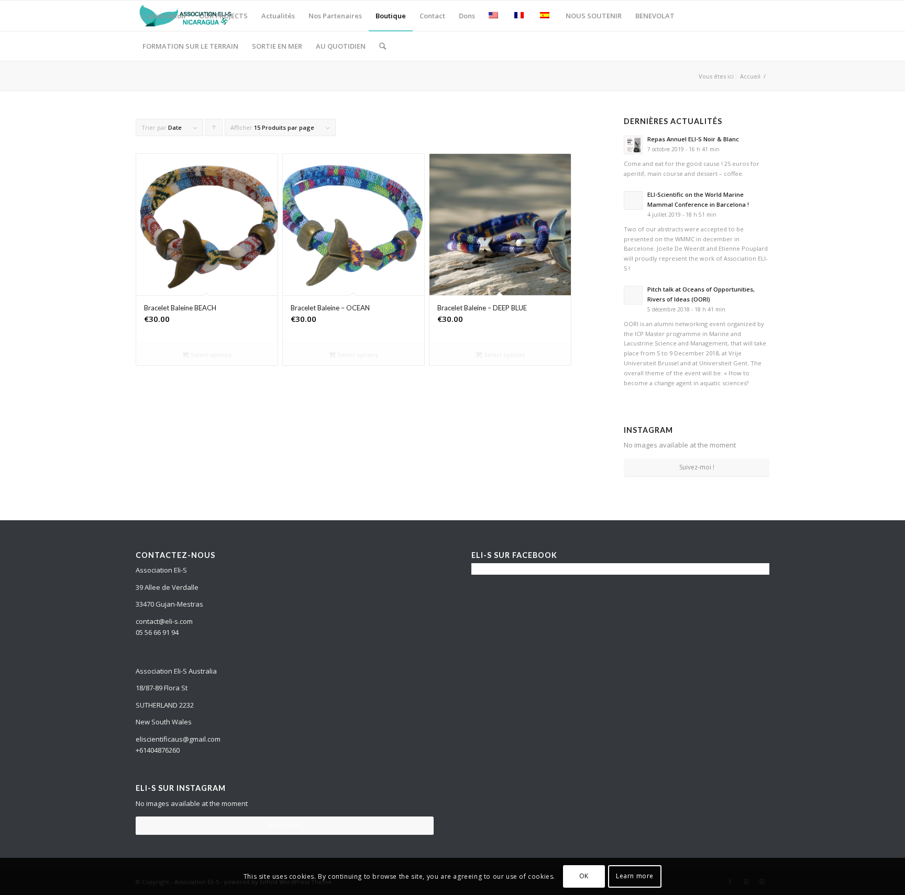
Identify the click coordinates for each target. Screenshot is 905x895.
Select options (210, 355)
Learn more (635, 876)
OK (584, 876)
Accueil (750, 76)
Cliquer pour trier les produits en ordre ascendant (214, 130)
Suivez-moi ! (696, 467)
